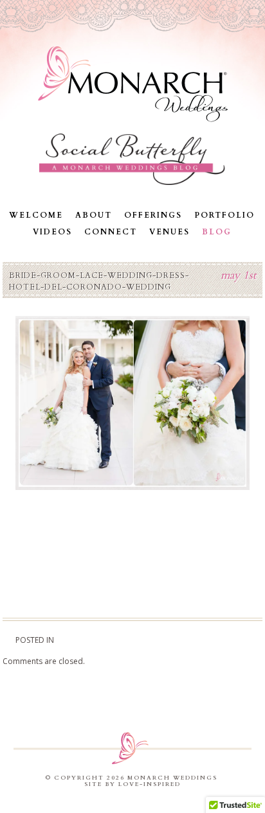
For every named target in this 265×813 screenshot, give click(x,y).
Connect (110, 232)
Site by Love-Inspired (132, 784)
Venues (169, 232)
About (93, 215)
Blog (217, 232)
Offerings (153, 215)
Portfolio (224, 215)
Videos (52, 232)
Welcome (36, 215)
